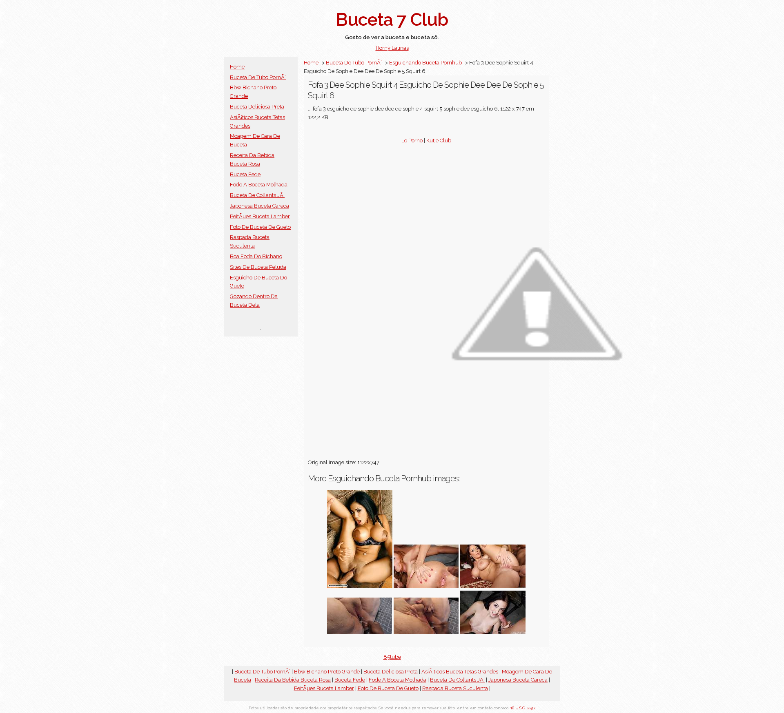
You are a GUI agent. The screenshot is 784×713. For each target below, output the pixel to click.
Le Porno (412, 140)
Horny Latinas (392, 48)
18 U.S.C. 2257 (522, 708)
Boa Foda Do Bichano (256, 256)
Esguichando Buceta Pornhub (425, 63)
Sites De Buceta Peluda (258, 267)
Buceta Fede (245, 174)
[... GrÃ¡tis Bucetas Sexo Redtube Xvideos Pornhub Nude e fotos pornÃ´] (359, 632)
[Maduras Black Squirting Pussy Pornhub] (426, 586)
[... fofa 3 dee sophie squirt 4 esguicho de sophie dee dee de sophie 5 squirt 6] (493, 586)
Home (237, 67)
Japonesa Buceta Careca (259, 206)
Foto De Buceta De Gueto (260, 227)
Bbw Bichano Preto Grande (327, 672)
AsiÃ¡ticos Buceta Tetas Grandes (459, 672)
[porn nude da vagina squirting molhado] (426, 632)
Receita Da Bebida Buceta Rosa (293, 680)
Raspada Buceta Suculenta (455, 688)
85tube (392, 657)
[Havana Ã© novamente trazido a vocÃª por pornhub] (359, 586)
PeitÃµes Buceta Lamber (260, 216)
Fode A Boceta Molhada (258, 185)
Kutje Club (438, 140)
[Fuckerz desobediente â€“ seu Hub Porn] (493, 632)
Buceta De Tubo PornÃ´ (258, 77)
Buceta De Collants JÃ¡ (257, 195)
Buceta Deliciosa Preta (257, 107)
